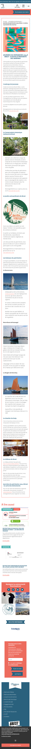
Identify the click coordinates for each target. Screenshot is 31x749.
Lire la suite (6, 541)
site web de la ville (14, 111)
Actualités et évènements (15, 21)
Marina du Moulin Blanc (10, 694)
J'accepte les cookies (15, 745)
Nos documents (8, 706)
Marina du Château (9, 692)
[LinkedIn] (17, 589)
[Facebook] (8, 589)
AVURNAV (6, 716)
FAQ (5, 709)
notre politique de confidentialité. (10, 734)
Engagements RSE (9, 704)
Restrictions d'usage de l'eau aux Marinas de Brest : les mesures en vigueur (13, 530)
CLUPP (6, 714)
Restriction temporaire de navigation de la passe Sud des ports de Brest (15, 566)
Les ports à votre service (10, 697)
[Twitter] (22, 589)
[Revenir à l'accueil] (3, 6)
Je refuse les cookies (6, 736)
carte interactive (7, 492)
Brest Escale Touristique (10, 699)
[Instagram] (13, 589)
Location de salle (8, 702)
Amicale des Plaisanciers (10, 711)
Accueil (5, 21)
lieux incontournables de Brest (11, 463)
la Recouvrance (9, 294)
